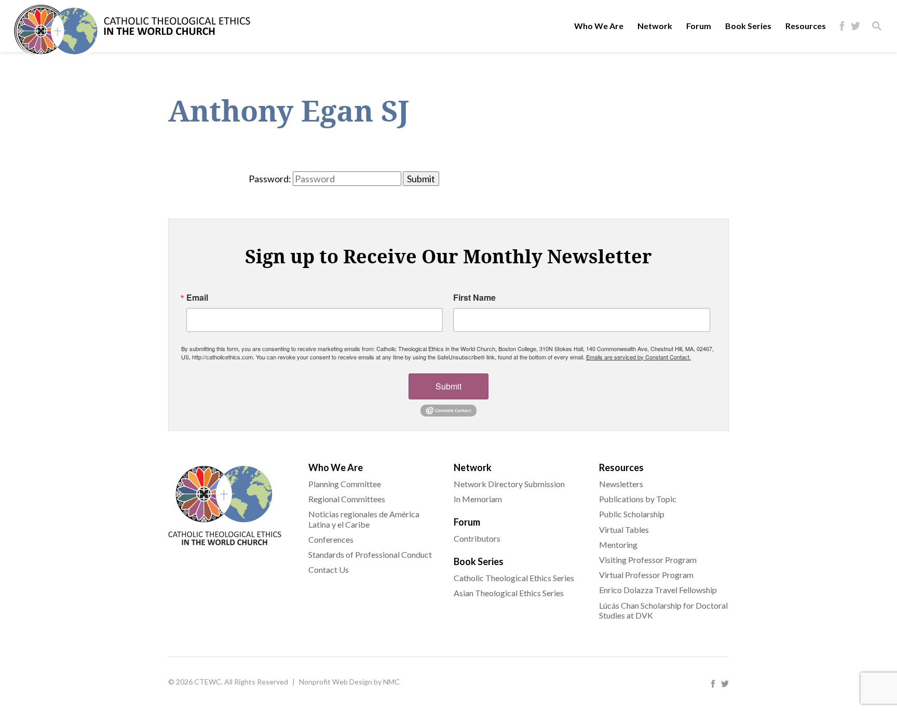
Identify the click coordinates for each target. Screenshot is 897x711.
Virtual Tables (624, 529)
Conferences (331, 539)
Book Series (748, 26)
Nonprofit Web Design (335, 681)
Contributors (477, 538)
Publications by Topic (637, 499)
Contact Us (328, 569)
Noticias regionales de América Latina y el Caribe (363, 519)
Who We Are (598, 26)
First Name (474, 297)
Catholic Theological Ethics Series (514, 578)
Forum (698, 26)
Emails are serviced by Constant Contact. (638, 357)
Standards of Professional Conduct (370, 554)
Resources (805, 26)
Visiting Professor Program (648, 560)
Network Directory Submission (509, 484)
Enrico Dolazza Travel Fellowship (658, 590)
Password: (270, 178)
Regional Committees (346, 499)
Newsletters (621, 484)
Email (197, 297)
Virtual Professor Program (646, 575)
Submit (448, 386)
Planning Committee (344, 484)
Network (654, 26)
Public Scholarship (631, 514)
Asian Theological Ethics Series (509, 593)
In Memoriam (478, 499)
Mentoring (618, 544)
